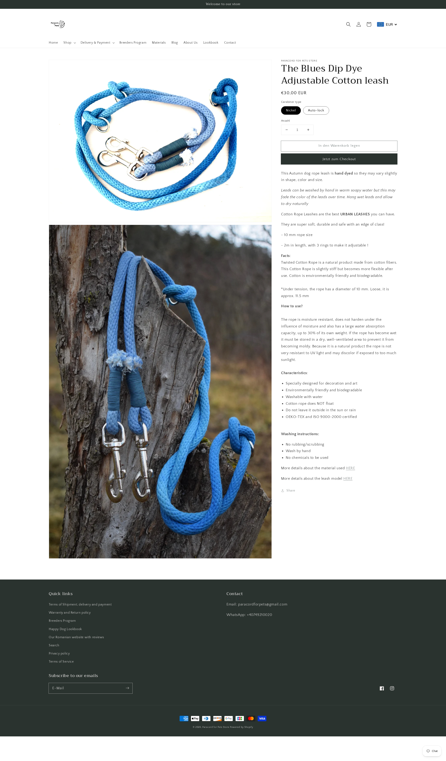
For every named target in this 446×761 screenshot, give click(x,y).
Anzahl (285, 120)
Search (54, 645)
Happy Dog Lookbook (65, 629)
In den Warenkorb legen (339, 146)
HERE (350, 468)
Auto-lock (316, 110)
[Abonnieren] (127, 688)
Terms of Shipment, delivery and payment (80, 604)
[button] (348, 24)
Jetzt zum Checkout (339, 159)
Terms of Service (61, 662)
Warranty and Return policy (70, 613)
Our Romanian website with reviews (76, 637)
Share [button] (290, 490)
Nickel (291, 110)
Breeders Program (62, 621)
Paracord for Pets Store (216, 727)
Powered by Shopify (241, 727)
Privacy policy (59, 653)
